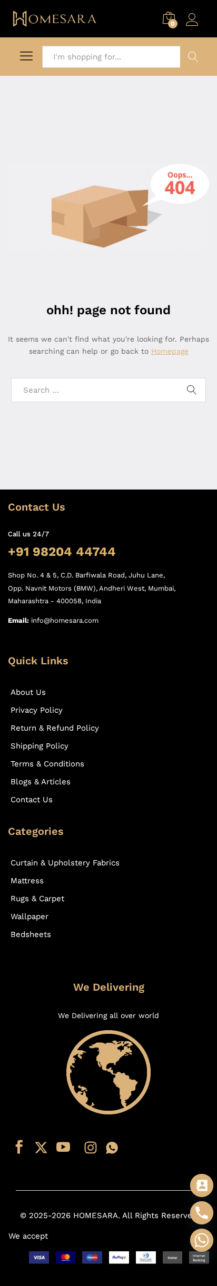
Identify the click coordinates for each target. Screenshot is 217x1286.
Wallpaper (29, 916)
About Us (28, 692)
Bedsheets (31, 934)
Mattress (27, 880)
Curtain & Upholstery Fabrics (65, 863)
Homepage (170, 351)
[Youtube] (63, 1147)
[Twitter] (41, 1147)
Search (193, 57)
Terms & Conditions (47, 764)
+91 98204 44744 (62, 551)
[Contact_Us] (201, 1185)
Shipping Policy (39, 746)
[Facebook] (19, 1147)
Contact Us (32, 799)
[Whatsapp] (112, 1147)
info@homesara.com (64, 620)
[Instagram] (91, 1147)
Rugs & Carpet (37, 898)
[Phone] (201, 1212)
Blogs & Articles (41, 781)
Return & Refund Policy (55, 728)
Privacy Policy (37, 710)
